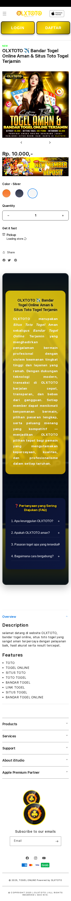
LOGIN (17, 28)
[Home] (29, 14)
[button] (4, 13)
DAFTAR (53, 28)
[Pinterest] (16, 261)
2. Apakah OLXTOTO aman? (30, 532)
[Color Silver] (32, 193)
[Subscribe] (57, 841)
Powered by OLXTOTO (49, 880)
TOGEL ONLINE (27, 880)
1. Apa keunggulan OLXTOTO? (32, 521)
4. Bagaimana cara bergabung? (32, 556)
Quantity (8, 206)
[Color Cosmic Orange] (6, 193)
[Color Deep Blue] (19, 193)
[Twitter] (10, 261)
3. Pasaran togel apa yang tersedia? (35, 544)
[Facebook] (5, 261)
